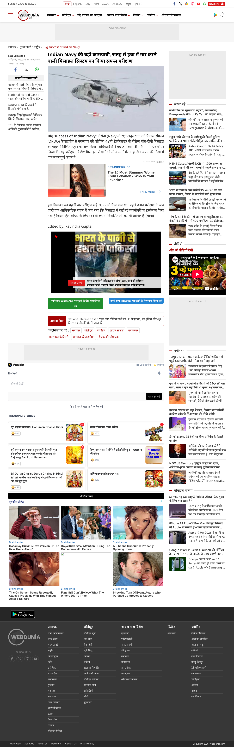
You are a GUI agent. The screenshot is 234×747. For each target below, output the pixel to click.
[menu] (11, 15)
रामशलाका (196, 673)
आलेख (87, 656)
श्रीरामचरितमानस (171, 15)
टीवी (86, 696)
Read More (76, 282)
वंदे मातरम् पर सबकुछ (89, 15)
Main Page (15, 743)
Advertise (42, 743)
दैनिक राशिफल (198, 633)
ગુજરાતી (138, 3)
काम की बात (54, 702)
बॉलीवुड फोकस (91, 679)
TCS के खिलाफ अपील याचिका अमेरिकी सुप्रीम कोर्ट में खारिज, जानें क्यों (24, 127)
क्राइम (50, 713)
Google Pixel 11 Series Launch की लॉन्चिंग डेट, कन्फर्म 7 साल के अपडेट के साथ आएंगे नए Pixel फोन (196, 552)
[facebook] (174, 3)
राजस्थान (52, 696)
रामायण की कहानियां (83, 337)
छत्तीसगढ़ (52, 679)
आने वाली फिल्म (91, 673)
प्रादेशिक (52, 667)
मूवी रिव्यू (88, 650)
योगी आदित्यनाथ (56, 633)
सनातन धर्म (126, 644)
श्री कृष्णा (125, 650)
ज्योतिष (151, 15)
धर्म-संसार (133, 330)
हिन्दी (67, 3)
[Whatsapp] (204, 3)
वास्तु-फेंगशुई (197, 662)
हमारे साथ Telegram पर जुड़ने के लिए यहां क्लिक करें (136, 300)
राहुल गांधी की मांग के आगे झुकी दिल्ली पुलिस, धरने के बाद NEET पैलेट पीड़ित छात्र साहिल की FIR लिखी (197, 139)
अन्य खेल (172, 633)
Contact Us (71, 743)
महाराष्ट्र (51, 690)
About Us (29, 743)
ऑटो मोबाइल (54, 708)
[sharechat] (186, 3)
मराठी (96, 3)
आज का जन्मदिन (199, 639)
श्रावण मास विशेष (117, 15)
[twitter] (180, 3)
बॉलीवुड (66, 15)
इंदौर (50, 662)
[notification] (222, 14)
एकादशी (125, 633)
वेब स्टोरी (88, 644)
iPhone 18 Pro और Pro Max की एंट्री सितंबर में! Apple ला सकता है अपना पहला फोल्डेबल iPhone (196, 525)
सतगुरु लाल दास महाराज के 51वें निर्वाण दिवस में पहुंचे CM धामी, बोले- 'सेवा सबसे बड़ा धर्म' (196, 359)
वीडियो (178, 244)
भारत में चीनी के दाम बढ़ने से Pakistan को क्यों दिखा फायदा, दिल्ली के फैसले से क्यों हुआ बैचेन (195, 192)
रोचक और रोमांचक (109, 337)
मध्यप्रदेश (52, 673)
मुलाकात (88, 702)
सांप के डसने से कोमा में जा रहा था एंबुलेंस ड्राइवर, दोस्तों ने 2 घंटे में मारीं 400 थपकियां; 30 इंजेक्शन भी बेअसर (196, 219)
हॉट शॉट (88, 639)
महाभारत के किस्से (58, 337)
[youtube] (198, 3)
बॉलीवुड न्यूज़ (90, 633)
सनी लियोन (89, 690)
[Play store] (215, 14)
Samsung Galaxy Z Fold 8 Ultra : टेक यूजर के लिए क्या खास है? (196, 499)
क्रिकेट (136, 15)
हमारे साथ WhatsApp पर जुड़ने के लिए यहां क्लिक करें (75, 303)
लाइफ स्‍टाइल (117, 330)
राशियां (194, 650)
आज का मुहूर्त (197, 644)
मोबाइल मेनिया (183, 490)
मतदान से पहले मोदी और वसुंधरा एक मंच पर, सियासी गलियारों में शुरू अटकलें (25, 86)
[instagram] (192, 3)
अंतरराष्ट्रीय (53, 656)
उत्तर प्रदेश (52, 639)
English (77, 3)
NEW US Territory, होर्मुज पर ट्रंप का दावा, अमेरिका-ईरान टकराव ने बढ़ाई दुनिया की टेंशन (194, 465)
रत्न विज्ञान (196, 696)
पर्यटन (87, 662)
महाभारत (125, 662)
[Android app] (23, 614)
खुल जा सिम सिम (92, 667)
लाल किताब (197, 656)
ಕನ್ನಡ (128, 3)
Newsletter (214, 3)
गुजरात (51, 685)
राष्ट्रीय (37, 47)
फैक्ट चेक (52, 719)
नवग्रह (194, 690)
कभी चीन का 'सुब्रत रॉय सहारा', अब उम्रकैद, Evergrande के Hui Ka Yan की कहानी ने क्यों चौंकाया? (196, 112)
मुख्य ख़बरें (25, 47)
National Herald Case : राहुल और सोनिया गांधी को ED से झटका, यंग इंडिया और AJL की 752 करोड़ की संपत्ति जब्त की (25, 96)
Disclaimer (56, 743)
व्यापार (51, 725)
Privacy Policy (87, 743)
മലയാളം (117, 3)
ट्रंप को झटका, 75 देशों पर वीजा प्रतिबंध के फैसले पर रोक (196, 439)
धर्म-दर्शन (125, 673)
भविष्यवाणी (126, 639)
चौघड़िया (195, 679)
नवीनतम (179, 350)
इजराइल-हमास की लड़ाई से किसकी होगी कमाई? (22, 107)
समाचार (51, 15)
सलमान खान (90, 685)
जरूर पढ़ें (179, 104)
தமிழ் (87, 3)
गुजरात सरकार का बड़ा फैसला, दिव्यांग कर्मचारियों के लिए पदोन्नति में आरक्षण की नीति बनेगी (196, 412)
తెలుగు (105, 3)
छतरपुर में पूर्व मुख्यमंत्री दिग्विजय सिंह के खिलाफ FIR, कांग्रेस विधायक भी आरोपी (25, 117)
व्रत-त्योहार (126, 667)
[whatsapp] (37, 69)
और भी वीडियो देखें (181, 250)
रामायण (125, 656)
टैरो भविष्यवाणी (198, 667)
